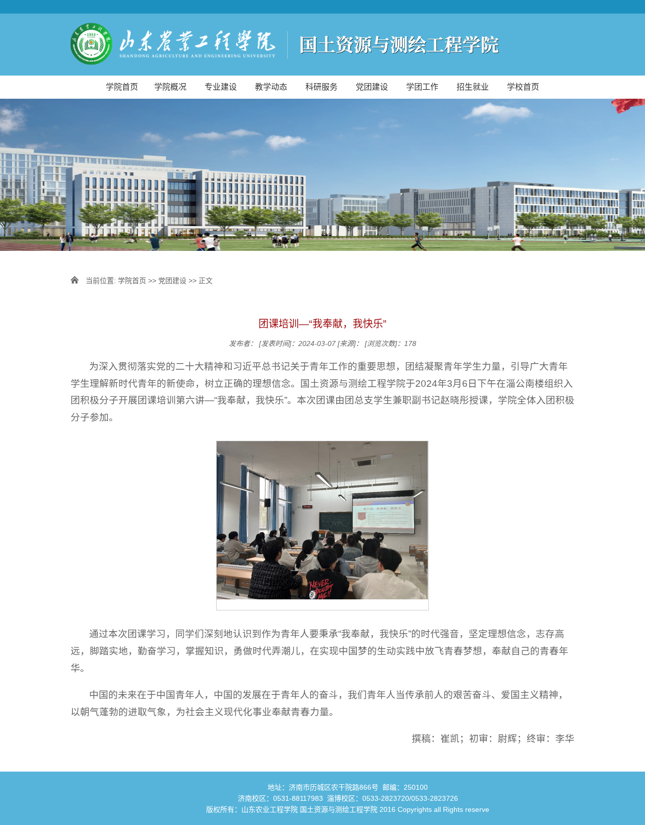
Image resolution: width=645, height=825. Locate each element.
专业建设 (221, 87)
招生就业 (473, 87)
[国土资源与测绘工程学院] (322, 45)
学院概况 (170, 87)
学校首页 (523, 87)
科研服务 (321, 87)
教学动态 (271, 87)
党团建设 (372, 87)
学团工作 (422, 87)
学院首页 (122, 87)
